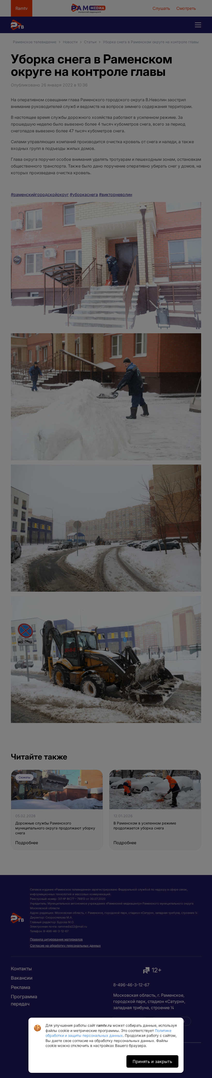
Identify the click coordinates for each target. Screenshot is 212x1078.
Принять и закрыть (152, 1061)
